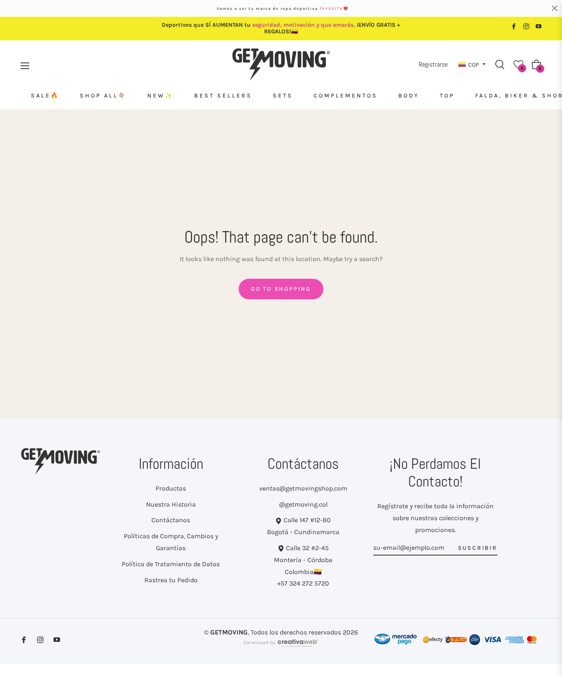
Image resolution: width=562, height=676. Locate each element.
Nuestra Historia (171, 504)
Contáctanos (170, 520)
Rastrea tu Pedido (170, 580)
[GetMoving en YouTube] (538, 26)
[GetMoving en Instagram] (526, 26)
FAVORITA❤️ (334, 8)
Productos (171, 488)
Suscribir (477, 547)
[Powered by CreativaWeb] (281, 647)
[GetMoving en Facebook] (514, 26)
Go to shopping (281, 288)
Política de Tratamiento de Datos (171, 564)
